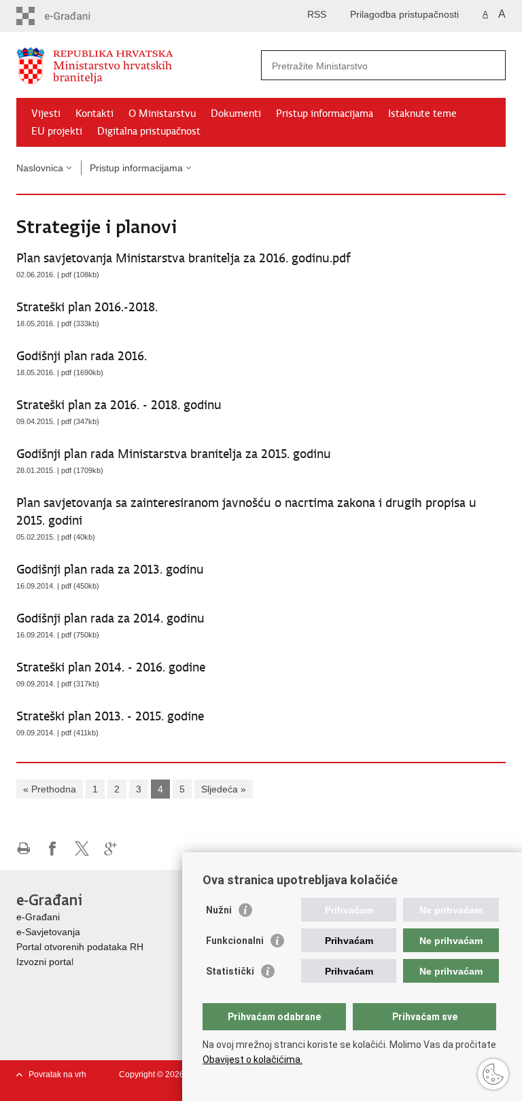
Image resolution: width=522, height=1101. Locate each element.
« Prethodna (49, 789)
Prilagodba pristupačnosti (404, 14)
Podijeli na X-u (82, 848)
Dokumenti (236, 113)
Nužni (219, 910)
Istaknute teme (422, 113)
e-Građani (38, 916)
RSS (316, 14)
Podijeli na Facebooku (53, 848)
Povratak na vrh (57, 1074)
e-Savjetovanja (48, 931)
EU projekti (56, 131)
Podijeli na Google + (111, 848)
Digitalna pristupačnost (149, 131)
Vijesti (45, 113)
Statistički (230, 971)
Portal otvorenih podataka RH (79, 946)
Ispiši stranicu (23, 848)
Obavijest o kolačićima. (252, 1059)
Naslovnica (39, 167)
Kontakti (94, 113)
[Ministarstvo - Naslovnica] (138, 65)
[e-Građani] (74, 16)
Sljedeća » (223, 789)
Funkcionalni (235, 940)
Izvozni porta (43, 961)
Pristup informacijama (324, 113)
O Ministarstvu (162, 113)
